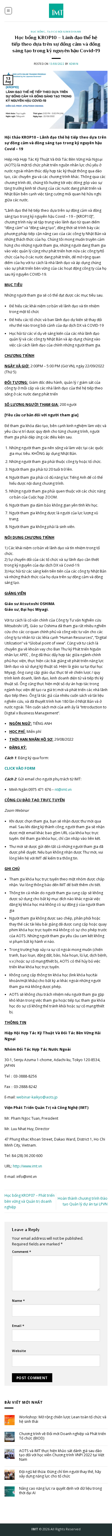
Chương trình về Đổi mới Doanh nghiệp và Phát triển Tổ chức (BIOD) (62, 1436)
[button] (8, 10)
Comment (21, 1251)
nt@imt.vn (63, 789)
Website (19, 1350)
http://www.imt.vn (27, 1166)
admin (73, 63)
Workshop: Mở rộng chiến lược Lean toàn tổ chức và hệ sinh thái (62, 1419)
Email (18, 1325)
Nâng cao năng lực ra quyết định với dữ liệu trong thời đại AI (60, 1490)
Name (18, 1300)
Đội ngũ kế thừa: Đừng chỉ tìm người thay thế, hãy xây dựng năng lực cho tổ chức (60, 1474)
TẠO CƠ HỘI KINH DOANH (64, 31)
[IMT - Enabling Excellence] (56, 11)
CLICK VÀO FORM (20, 768)
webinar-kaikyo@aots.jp (37, 1097)
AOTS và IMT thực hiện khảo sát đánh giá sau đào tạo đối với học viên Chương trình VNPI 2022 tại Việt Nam (61, 1455)
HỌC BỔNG (38, 31)
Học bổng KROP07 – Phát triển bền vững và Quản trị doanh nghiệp (29, 1201)
